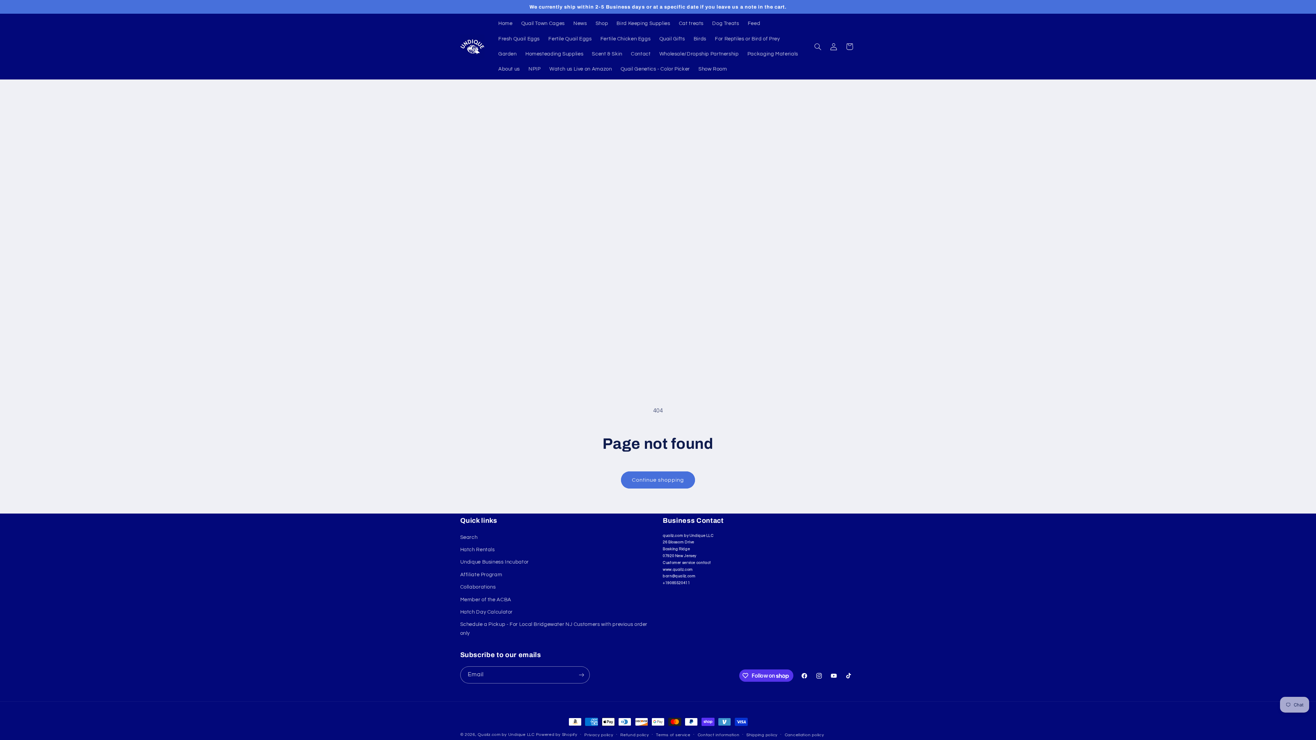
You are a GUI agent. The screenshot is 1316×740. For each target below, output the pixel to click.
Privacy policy (598, 735)
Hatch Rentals (477, 549)
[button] (818, 46)
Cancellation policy (804, 735)
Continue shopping (658, 480)
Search (469, 537)
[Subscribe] (581, 674)
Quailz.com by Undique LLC (506, 735)
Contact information (719, 735)
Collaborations (478, 587)
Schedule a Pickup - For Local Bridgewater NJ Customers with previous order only (554, 629)
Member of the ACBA (485, 599)
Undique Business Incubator (494, 562)
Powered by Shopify (556, 735)
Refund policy (634, 735)
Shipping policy (762, 735)
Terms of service (673, 735)
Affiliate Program (481, 574)
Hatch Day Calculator (486, 612)
